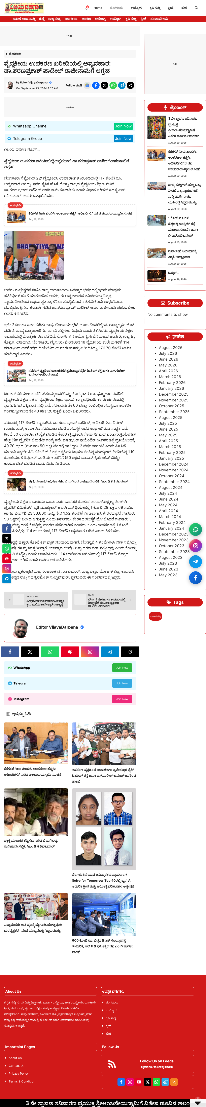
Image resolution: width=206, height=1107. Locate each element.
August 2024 (170, 487)
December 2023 (173, 534)
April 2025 (168, 441)
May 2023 (168, 575)
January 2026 (171, 388)
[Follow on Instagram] (195, 545)
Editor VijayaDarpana (34, 82)
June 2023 (168, 569)
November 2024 (173, 470)
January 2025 (171, 458)
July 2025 (168, 423)
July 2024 (168, 493)
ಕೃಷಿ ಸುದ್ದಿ (155, 8)
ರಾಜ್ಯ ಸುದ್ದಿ (54, 19)
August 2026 (170, 347)
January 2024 (171, 528)
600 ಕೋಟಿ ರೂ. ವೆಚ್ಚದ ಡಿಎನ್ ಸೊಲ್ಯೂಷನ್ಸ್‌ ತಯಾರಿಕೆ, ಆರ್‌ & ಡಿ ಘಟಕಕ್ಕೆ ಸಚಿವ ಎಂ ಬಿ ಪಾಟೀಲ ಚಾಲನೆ (102, 946)
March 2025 (170, 446)
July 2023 (168, 563)
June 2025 (168, 429)
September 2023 (174, 551)
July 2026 (168, 353)
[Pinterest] (6, 558)
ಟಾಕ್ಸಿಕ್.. (173, 273)
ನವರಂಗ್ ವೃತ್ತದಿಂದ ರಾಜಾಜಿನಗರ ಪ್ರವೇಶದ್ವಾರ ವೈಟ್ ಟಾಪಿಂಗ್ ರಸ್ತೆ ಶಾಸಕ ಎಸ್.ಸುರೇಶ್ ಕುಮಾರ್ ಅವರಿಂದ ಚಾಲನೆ (104, 775)
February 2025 (172, 452)
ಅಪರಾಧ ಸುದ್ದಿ (155, 616)
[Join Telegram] (195, 561)
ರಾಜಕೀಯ (71, 19)
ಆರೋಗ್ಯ (100, 19)
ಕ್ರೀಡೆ (170, 8)
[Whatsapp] (6, 548)
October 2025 (171, 406)
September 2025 (174, 411)
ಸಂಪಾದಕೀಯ (159, 19)
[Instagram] (6, 568)
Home (98, 8)
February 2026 (172, 382)
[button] (196, 8)
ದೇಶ (184, 8)
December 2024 (173, 464)
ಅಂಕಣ (86, 19)
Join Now (123, 126)
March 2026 (170, 376)
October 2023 (171, 546)
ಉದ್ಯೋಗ (136, 8)
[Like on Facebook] (195, 577)
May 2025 (168, 435)
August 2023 (170, 557)
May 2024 (168, 505)
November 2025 (173, 400)
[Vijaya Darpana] (24, 8)
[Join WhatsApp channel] (195, 529)
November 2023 (173, 540)
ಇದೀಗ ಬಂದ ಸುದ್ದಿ (24, 19)
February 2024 (172, 522)
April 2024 (168, 511)
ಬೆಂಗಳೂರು (116, 8)
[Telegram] (6, 578)
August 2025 (170, 417)
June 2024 (168, 499)
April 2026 (168, 371)
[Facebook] (6, 528)
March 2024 (170, 516)
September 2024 (174, 481)
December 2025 (173, 394)
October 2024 (171, 476)
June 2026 (168, 359)
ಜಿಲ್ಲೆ (41, 19)
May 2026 (168, 365)
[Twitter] (6, 538)
